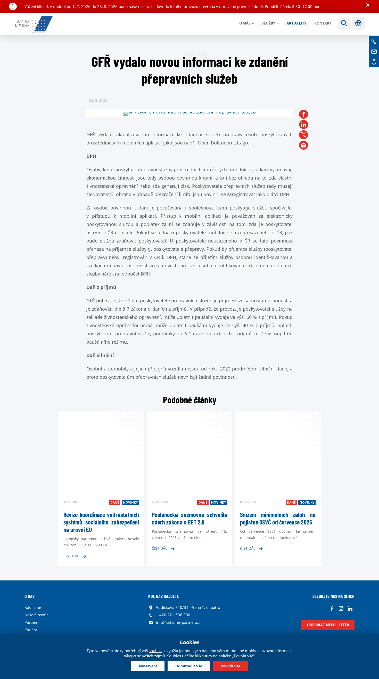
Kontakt (322, 23)
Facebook (331, 608)
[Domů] (34, 24)
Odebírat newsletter (328, 624)
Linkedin (350, 608)
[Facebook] (303, 114)
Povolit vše (230, 666)
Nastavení (148, 666)
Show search (344, 23)
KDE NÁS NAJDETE (163, 596)
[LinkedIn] (303, 124)
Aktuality (296, 23)
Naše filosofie (36, 614)
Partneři (31, 622)
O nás (245, 23)
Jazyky (358, 23)
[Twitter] (303, 134)
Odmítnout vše (188, 666)
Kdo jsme (32, 607)
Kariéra (30, 629)
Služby (268, 23)
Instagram (340, 608)
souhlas (155, 650)
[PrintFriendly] (303, 145)
